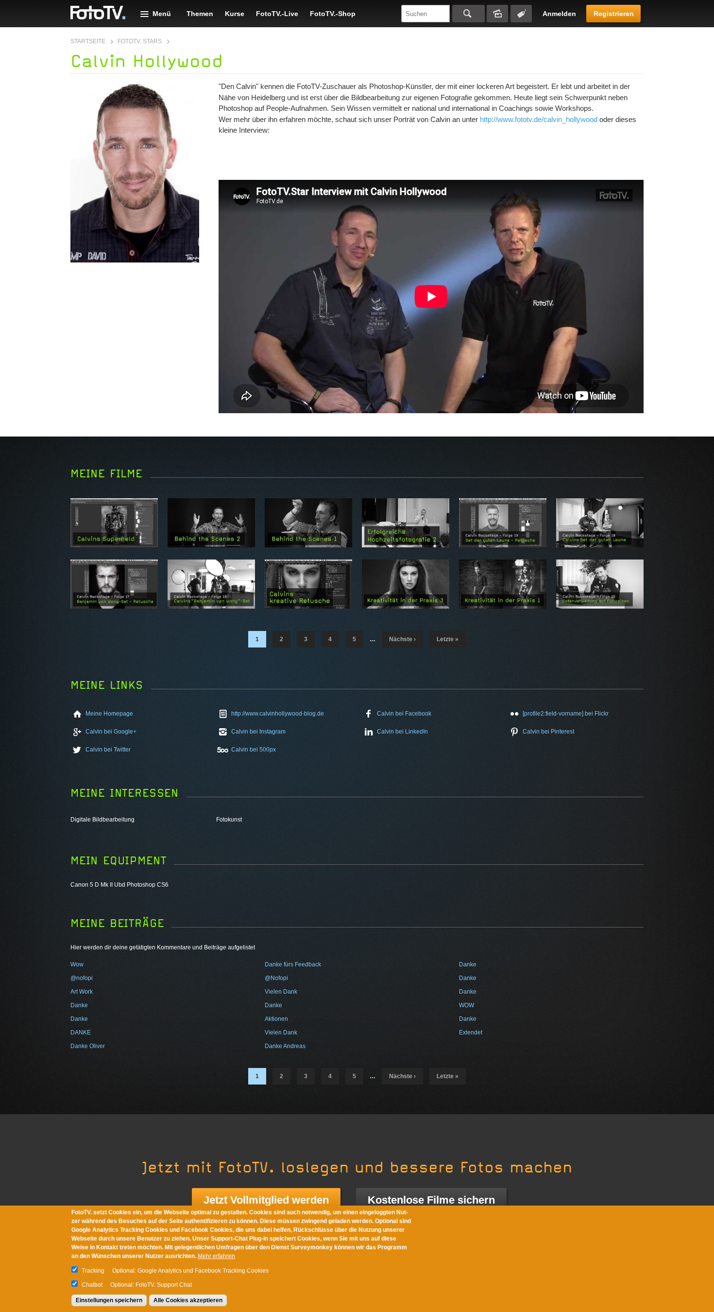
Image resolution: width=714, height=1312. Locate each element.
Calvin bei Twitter (108, 749)
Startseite (87, 41)
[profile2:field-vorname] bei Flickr (566, 713)
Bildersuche (497, 13)
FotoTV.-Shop (333, 13)
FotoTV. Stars (140, 41)
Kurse (234, 13)
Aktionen (276, 1018)
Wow (77, 964)
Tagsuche (521, 13)
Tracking (93, 1270)
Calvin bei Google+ (110, 731)
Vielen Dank (281, 991)
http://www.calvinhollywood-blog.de (277, 713)
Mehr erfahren (216, 1256)
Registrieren (614, 13)
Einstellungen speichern (109, 1300)
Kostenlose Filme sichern (431, 1200)
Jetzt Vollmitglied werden (266, 1200)
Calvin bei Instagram (258, 731)
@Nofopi (276, 978)
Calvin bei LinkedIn (402, 731)
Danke (467, 964)
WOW (466, 1005)
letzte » (448, 639)
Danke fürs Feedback (293, 964)
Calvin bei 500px (253, 749)
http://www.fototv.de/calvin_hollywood (538, 119)
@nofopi (81, 978)
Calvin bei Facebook (404, 713)
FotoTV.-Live (277, 13)
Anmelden (559, 13)
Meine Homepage (109, 713)
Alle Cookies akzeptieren (187, 1300)
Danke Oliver (87, 1046)
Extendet (470, 1032)
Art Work (81, 991)
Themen (200, 13)
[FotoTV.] (98, 13)
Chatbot (92, 1284)
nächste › (402, 639)
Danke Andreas (285, 1046)
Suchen (468, 13)
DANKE (80, 1032)
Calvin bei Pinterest (548, 731)
